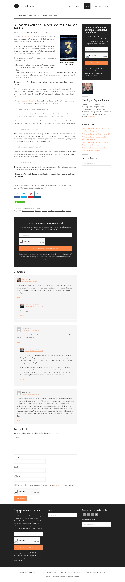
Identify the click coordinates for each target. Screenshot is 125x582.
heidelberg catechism (48, 211)
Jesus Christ (61, 211)
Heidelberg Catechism (28, 101)
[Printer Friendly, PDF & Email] (20, 202)
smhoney (25, 279)
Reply (19, 297)
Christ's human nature (28, 211)
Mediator (68, 211)
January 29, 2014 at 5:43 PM (30, 330)
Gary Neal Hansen (27, 6)
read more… (92, 117)
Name (16, 458)
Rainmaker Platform (72, 577)
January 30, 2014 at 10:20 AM (34, 306)
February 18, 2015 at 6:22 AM (31, 394)
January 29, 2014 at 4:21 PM (30, 281)
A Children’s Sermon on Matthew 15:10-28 (96, 134)
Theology (37, 208)
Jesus (56, 211)
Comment (17, 437)
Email (16, 467)
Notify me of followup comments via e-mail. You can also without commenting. (45, 485)
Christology (38, 211)
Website (17, 476)
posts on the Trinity (27, 36)
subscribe (56, 485)
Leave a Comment (44, 32)
